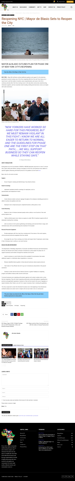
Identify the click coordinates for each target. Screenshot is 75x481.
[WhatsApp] (22, 314)
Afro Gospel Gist (5, 357)
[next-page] (5, 365)
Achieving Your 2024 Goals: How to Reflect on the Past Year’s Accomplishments (46, 449)
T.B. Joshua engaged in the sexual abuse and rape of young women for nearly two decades (9, 361)
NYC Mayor (17, 305)
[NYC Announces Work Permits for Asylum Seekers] (41, 353)
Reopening (23, 305)
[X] (15, 314)
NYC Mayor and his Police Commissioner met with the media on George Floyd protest (37, 324)
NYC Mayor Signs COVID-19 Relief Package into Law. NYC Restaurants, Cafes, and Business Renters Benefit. (12, 325)
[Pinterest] (18, 314)
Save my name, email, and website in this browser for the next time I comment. (20, 400)
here (39, 170)
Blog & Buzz (8, 13)
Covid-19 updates (9, 305)
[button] (71, 7)
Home (3, 13)
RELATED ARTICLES (7, 345)
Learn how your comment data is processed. (28, 415)
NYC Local (12, 15)
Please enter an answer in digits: (9, 403)
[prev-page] (2, 365)
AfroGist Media (8, 302)
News (13, 13)
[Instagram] (66, 476)
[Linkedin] (69, 476)
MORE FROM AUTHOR (18, 345)
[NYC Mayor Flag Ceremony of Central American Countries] (25, 353)
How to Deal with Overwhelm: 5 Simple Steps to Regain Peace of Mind (47, 436)
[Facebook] (11, 314)
